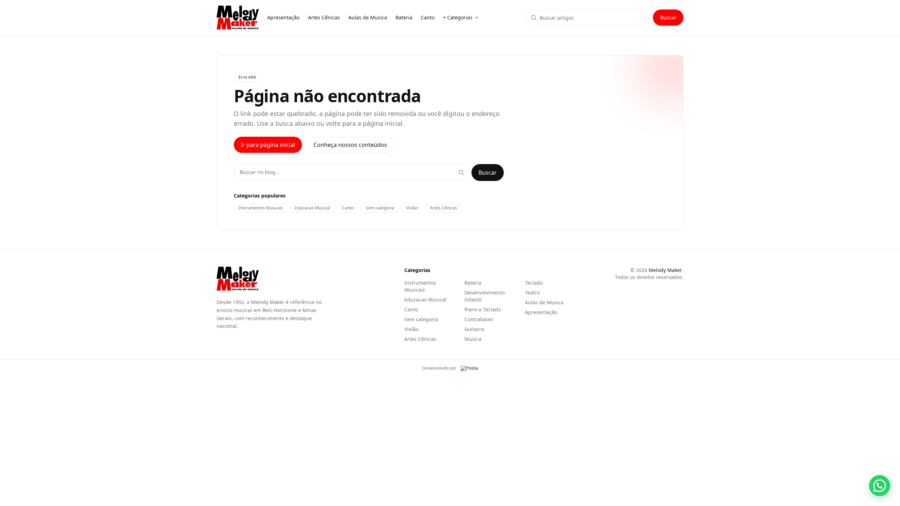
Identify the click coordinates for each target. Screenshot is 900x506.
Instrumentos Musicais (260, 208)
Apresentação (541, 312)
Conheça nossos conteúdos (350, 145)
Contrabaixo (478, 319)
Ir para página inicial (268, 145)
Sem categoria (380, 208)
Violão (412, 208)
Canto (348, 208)
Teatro (532, 292)
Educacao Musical (312, 208)
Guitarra (474, 329)
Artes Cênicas (443, 208)
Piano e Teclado (482, 309)
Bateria (472, 282)
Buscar (668, 17)
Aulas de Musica (544, 302)
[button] (879, 485)
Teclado (534, 282)
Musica (472, 339)
